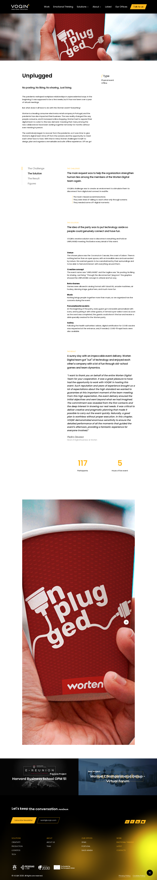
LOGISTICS (16, 850)
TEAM (49, 846)
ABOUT (49, 838)
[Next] (126, 622)
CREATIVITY (16, 842)
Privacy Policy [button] (125, 875)
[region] (78, 622)
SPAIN (84, 842)
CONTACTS (121, 850)
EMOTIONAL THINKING (125, 842)
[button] (23, 820)
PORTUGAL (86, 846)
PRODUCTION (17, 846)
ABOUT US (51, 842)
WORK (119, 838)
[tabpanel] (101, 184)
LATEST (119, 846)
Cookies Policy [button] (139, 875)
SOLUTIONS (16, 838)
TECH (14, 854)
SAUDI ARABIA (87, 850)
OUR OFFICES (87, 838)
